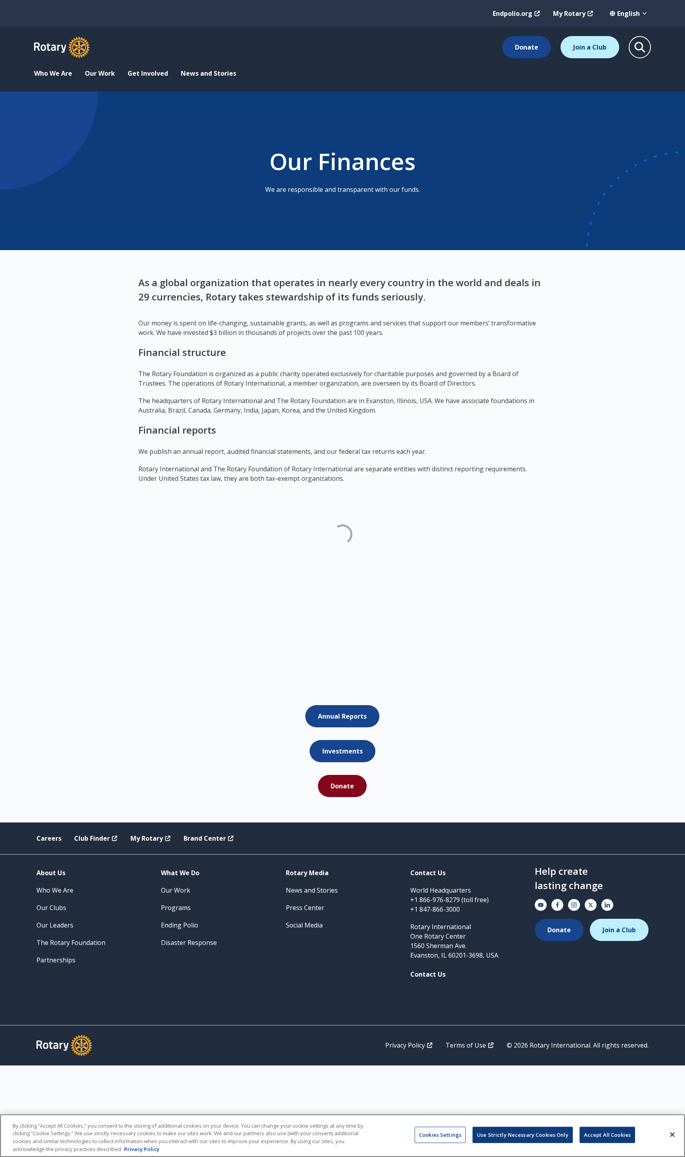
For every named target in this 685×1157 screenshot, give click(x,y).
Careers (48, 838)
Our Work (100, 73)
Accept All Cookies (607, 1134)
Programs (176, 907)
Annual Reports (342, 716)
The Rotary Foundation (70, 942)
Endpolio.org (512, 13)
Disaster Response (189, 942)
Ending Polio (179, 925)
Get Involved (148, 73)
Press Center (305, 907)
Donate (526, 47)
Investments (342, 751)
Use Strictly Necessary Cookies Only (522, 1134)
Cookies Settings (440, 1134)
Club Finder (92, 838)
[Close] (672, 1134)
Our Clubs (51, 907)
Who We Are (53, 73)
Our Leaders (54, 925)
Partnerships (55, 960)
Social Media (304, 925)
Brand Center (205, 838)
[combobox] (628, 13)
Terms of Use (466, 1045)
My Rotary (569, 13)
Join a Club (590, 47)
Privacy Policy (405, 1045)
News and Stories (208, 73)
